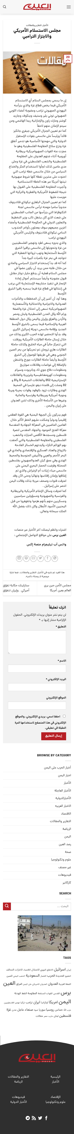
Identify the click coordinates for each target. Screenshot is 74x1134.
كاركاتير (67, 882)
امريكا (53, 1003)
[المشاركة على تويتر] (40, 558)
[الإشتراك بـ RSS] (34, 1118)
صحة (68, 852)
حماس (59, 1010)
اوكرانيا (44, 1003)
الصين (9, 976)
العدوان (53, 984)
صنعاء (29, 1010)
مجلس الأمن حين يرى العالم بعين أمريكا (57, 588)
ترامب (29, 1002)
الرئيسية (55, 1077)
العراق (19, 984)
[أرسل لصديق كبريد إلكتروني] (33, 558)
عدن (14, 1010)
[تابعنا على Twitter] (40, 1118)
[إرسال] (7, 906)
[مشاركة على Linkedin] (19, 558)
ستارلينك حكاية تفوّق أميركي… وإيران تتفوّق (16, 588)
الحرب (51, 976)
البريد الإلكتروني (56, 679)
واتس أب (59, 544)
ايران (36, 1002)
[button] (68, 7)
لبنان (56, 1016)
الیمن (67, 836)
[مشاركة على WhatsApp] (55, 558)
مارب (50, 1016)
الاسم (62, 661)
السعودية (33, 976)
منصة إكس (34, 544)
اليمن (65, 1002)
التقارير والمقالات (33, 25)
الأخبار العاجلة (62, 791)
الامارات (18, 970)
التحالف (10, 970)
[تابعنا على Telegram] (27, 1118)
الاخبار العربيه (63, 806)
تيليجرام (47, 544)
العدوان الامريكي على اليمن (35, 984)
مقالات (39, 1016)
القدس (56, 994)
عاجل (20, 1010)
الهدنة (17, 994)
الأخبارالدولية (63, 798)
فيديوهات (64, 875)
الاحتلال (35, 970)
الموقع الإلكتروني (56, 698)
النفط (24, 994)
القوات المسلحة (45, 994)
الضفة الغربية (65, 984)
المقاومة (32, 993)
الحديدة (60, 976)
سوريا (42, 1010)
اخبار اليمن (64, 775)
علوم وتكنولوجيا (61, 859)
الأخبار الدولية (18, 1102)
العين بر (61, 535)
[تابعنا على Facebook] (46, 1118)
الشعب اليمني (19, 976)
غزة (9, 1010)
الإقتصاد (56, 1097)
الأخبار (45, 25)
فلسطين (65, 1016)
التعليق (61, 627)
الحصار (43, 976)
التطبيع (68, 976)
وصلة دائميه (32, 577)
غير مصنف (64, 867)
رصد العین (65, 844)
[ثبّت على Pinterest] (26, 558)
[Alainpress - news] (37, 7)
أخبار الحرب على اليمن (57, 767)
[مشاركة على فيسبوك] (47, 558)
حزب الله (67, 1010)
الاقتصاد (66, 814)
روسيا (50, 1010)
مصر (46, 1016)
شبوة (36, 1010)
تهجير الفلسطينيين (12, 1002)
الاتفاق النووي (46, 970)
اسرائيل (60, 970)
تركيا (23, 1003)
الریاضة (67, 829)
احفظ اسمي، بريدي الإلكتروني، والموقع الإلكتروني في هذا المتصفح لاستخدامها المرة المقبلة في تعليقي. (40, 722)
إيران (69, 970)
